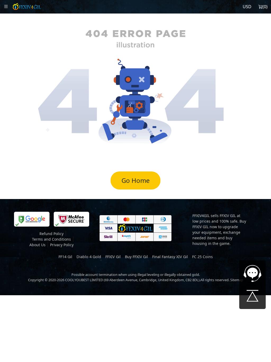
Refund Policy (51, 233)
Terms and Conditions (51, 239)
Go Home (135, 180)
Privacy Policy (62, 244)
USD (247, 7)
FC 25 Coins (202, 256)
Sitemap (236, 279)
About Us (37, 244)
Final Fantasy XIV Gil (170, 256)
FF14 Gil (65, 256)
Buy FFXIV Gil (136, 256)
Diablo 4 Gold (88, 256)
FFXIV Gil (113, 256)
